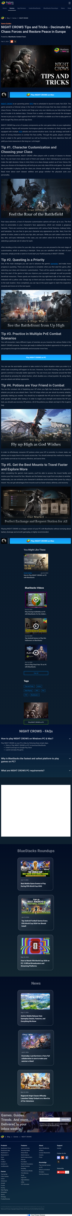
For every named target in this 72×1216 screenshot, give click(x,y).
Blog (8, 18)
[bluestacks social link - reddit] (62, 1157)
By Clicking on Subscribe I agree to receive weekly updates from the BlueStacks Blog (53, 1124)
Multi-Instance (25, 1155)
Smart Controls (25, 1166)
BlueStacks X (35, 695)
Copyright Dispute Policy (17, 1209)
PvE (43, 690)
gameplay (54, 264)
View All (36, 673)
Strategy (3, 1196)
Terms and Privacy (5, 1209)
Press (40, 1157)
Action (39, 686)
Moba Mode (24, 1152)
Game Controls (25, 1148)
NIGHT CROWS (23, 18)
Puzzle (3, 1185)
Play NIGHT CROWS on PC (36, 357)
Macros (23, 1159)
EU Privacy (27, 1209)
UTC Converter (25, 1184)
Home (5, 8)
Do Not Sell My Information (37, 1209)
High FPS (23, 1177)
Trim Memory (24, 1173)
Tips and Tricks (29, 686)
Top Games (4, 1174)
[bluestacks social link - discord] (58, 1157)
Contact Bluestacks (44, 1152)
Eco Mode (24, 1161)
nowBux (3, 1161)
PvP (26, 695)
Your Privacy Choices (38, 1215)
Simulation (4, 1192)
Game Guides (28, 573)
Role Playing (28, 690)
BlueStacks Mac (5, 1150)
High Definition (25, 1180)
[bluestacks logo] (8, 3)
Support (59, 1145)
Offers (2, 1159)
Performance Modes (27, 1171)
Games (12, 8)
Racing (3, 1187)
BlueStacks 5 (4, 1152)
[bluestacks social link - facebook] (66, 1157)
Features (24, 1145)
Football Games (5, 1199)
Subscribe (65, 1120)
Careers (41, 1155)
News (63, 8)
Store (2, 1157)
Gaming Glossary (44, 1174)
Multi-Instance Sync (26, 1157)
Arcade (3, 1183)
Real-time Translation (27, 1164)
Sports (3, 1194)
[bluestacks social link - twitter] (58, 1161)
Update (59, 1148)
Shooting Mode (25, 1150)
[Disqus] (35, 810)
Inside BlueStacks (34, 8)
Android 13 (4, 1164)
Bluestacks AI (5, 1155)
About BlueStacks (44, 1148)
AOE (20, 132)
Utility (22, 1182)
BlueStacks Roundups (51, 8)
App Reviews (21, 8)
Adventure (4, 1181)
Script (22, 1175)
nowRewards (4, 1166)
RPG (31, 104)
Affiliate (41, 1150)
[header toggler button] (69, 3)
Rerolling (23, 1168)
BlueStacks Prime (6, 1148)
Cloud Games (5, 1176)
